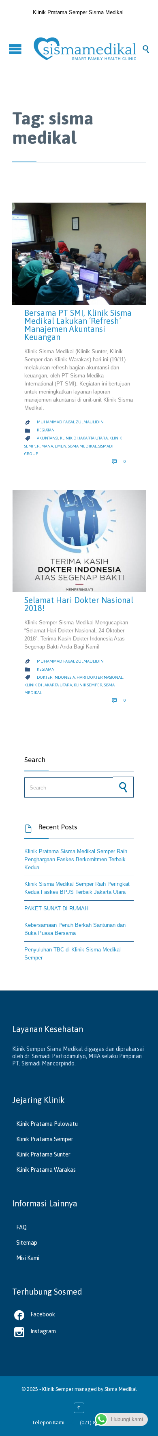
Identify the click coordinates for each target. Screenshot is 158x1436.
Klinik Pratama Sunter (43, 1154)
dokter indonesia (56, 677)
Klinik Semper (57, 1389)
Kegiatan (46, 430)
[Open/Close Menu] (16, 49)
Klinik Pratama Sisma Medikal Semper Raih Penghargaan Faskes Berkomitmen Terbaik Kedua (75, 859)
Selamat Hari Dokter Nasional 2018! (78, 604)
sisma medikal (82, 446)
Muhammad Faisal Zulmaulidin (70, 422)
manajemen (53, 446)
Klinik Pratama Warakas (46, 1170)
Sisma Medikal (121, 1389)
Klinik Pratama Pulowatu (47, 1124)
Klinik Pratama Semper (44, 1139)
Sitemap (26, 1242)
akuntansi (47, 438)
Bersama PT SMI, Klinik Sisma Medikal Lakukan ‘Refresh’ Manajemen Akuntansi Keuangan (78, 325)
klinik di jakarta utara (84, 438)
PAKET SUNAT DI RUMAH (56, 909)
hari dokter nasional (100, 677)
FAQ (21, 1227)
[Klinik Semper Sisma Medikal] (87, 49)
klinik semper (88, 685)
